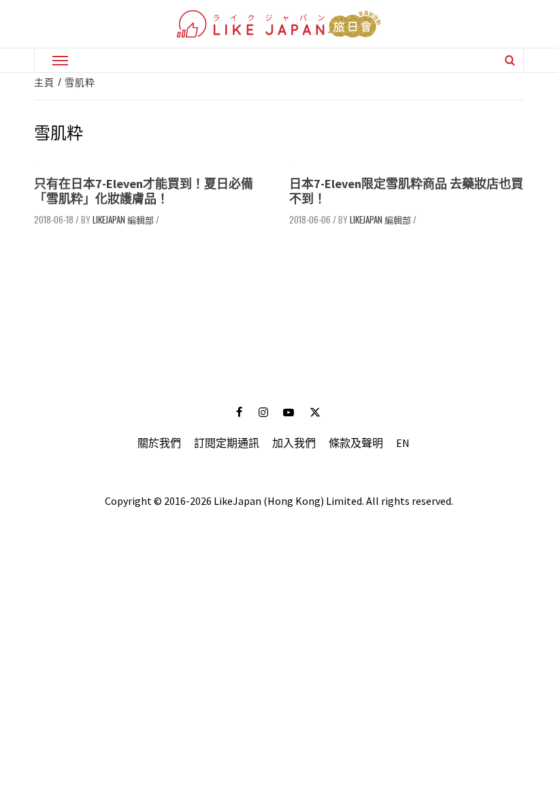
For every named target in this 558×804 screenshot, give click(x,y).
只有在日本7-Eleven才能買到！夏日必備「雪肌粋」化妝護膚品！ (143, 191)
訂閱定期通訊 (226, 443)
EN (403, 443)
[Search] (510, 60)
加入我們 (294, 443)
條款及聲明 (356, 443)
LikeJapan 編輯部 (123, 219)
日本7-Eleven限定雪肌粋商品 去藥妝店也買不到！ (406, 191)
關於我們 (159, 443)
